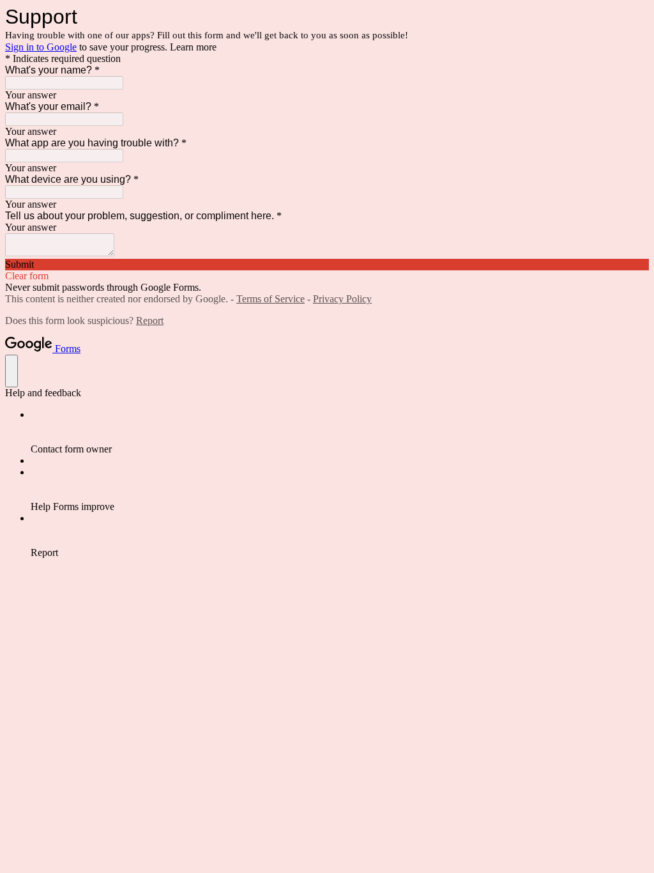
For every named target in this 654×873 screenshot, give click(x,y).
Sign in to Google (41, 47)
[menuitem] (340, 432)
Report (150, 320)
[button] (327, 264)
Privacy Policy (342, 298)
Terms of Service (270, 298)
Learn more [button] (193, 47)
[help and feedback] (11, 371)
